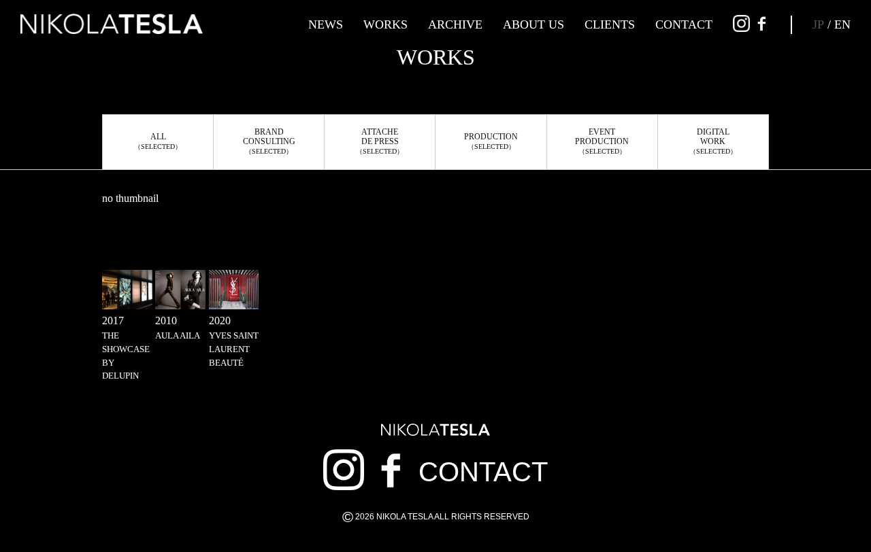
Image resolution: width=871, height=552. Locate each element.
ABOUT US (533, 24)
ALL (158, 141)
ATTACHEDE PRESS (380, 141)
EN (842, 24)
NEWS (325, 24)
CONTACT (683, 24)
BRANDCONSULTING (269, 141)
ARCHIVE (455, 24)
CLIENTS (610, 24)
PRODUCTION (491, 141)
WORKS (385, 24)
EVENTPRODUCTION (602, 141)
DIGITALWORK (713, 141)
